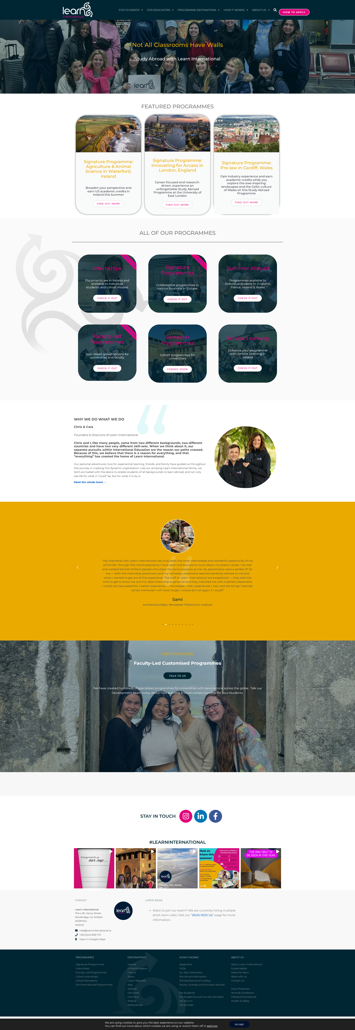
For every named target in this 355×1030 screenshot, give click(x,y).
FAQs (182, 968)
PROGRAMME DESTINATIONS (197, 10)
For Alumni (185, 1000)
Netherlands (135, 1004)
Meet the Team (240, 972)
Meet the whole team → (90, 482)
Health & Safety (240, 1000)
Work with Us (239, 976)
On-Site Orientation (191, 972)
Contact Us (237, 980)
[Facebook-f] (215, 816)
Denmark (133, 992)
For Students (129, 10)
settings (212, 1026)
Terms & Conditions (242, 992)
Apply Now (185, 964)
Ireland (132, 964)
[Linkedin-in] (200, 816)
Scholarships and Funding (195, 980)
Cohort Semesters (86, 980)
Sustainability (239, 968)
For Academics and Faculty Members (201, 996)
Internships (82, 968)
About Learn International (246, 964)
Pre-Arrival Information (193, 976)
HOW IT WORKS (234, 10)
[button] (275, 10)
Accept (239, 1024)
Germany (133, 996)
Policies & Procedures (243, 996)
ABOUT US (259, 10)
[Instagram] (185, 816)
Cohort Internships (87, 976)
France (132, 972)
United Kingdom (138, 968)
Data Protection (240, 988)
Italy (130, 984)
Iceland (132, 988)
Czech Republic (137, 980)
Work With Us (202, 915)
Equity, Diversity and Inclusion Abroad (201, 984)
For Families (186, 1004)
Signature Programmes (90, 964)
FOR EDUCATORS (158, 10)
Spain (131, 976)
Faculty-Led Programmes (91, 972)
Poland (132, 1000)
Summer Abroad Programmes (94, 984)
